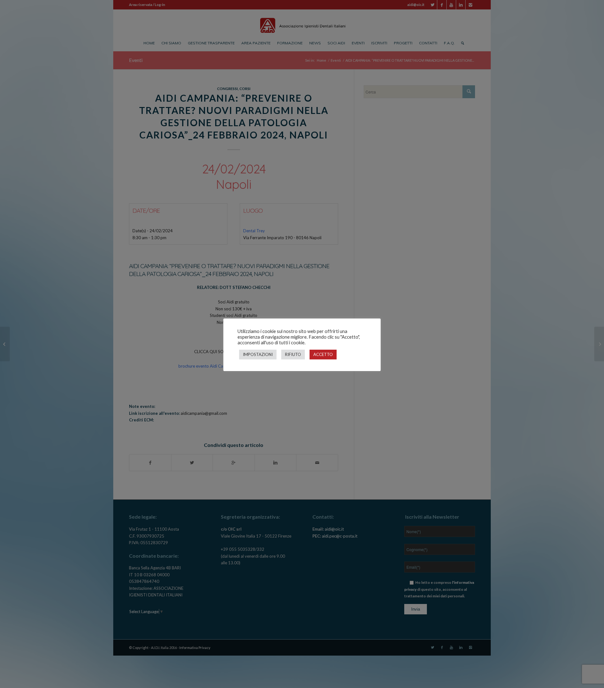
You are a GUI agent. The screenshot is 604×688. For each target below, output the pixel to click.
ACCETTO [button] (323, 354)
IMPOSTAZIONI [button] (258, 354)
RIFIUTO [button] (293, 354)
